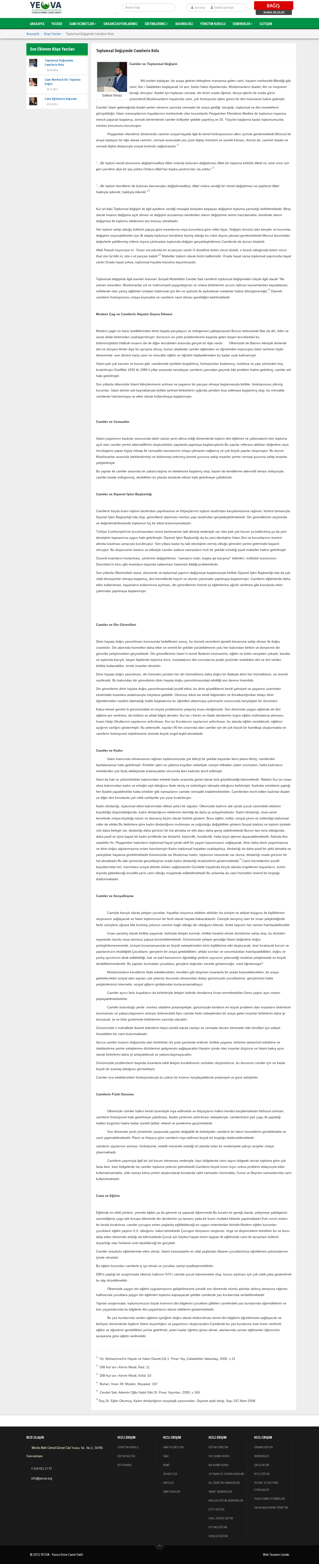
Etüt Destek (216, 1509)
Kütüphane (124, 1465)
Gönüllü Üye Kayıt (224, 7)
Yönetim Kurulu (213, 24)
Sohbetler (170, 1474)
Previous (19, 1419)
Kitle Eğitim (261, 1474)
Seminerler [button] (241, 24)
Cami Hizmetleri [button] (81, 24)
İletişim (266, 24)
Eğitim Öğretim (218, 1447)
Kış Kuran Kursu (219, 1465)
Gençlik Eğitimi (218, 1536)
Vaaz (166, 1456)
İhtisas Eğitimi (218, 1527)
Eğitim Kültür (126, 1456)
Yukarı (160, 1547)
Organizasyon (263, 1447)
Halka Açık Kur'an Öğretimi (271, 1507)
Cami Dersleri (171, 1491)
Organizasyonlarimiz (120, 24)
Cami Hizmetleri (173, 1447)
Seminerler (261, 1456)
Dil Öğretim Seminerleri (224, 1482)
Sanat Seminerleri (220, 1491)
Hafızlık (168, 1482)
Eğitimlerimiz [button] (155, 24)
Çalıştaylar (261, 1465)
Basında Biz (184, 24)
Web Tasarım (271, 1555)
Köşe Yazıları (52, 34)
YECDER (56, 24)
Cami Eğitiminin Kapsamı (61, 99)
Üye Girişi (199, 7)
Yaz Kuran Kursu (219, 1456)
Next (299, 1419)
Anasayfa (37, 24)
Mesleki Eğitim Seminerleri (226, 1500)
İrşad (166, 1465)
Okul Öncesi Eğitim (221, 1518)
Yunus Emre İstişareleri (269, 1498)
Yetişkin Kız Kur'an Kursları (226, 1474)
